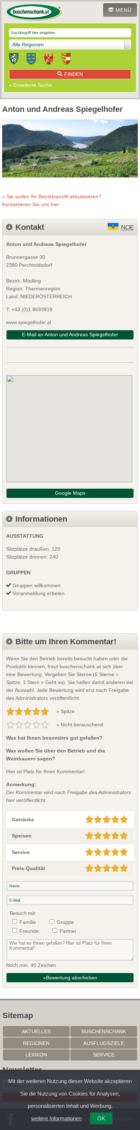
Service (104, 1055)
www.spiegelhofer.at (28, 322)
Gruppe (65, 922)
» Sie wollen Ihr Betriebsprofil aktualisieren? (51, 200)
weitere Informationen (56, 1118)
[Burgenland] (48, 60)
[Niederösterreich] (31, 60)
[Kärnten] (66, 60)
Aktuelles (36, 1031)
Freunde (29, 931)
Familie (27, 922)
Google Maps (70, 493)
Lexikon (36, 1055)
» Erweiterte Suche (30, 85)
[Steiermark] (14, 60)
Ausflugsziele (103, 1043)
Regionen (36, 1043)
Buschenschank (103, 1031)
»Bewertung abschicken (70, 978)
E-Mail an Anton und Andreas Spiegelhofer (70, 334)
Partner (68, 931)
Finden (73, 74)
